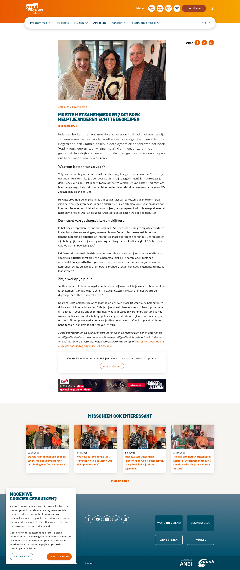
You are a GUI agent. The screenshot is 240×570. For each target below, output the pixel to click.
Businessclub (200, 523)
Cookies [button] (89, 563)
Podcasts (63, 23)
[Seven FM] (176, 8)
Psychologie (79, 107)
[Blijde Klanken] (168, 8)
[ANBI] (186, 563)
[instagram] (107, 519)
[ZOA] (112, 385)
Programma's (38, 23)
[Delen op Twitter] (204, 42)
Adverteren (169, 540)
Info (203, 23)
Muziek (79, 23)
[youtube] (98, 519)
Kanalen (116, 23)
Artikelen (99, 23)
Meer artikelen (120, 481)
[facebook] (89, 519)
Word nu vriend (169, 523)
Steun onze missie (144, 23)
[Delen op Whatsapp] (211, 42)
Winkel (200, 540)
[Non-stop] (160, 8)
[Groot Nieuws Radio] (151, 8)
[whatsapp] (116, 519)
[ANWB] (206, 563)
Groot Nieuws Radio (38, 8)
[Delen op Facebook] (197, 42)
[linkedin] (125, 519)
